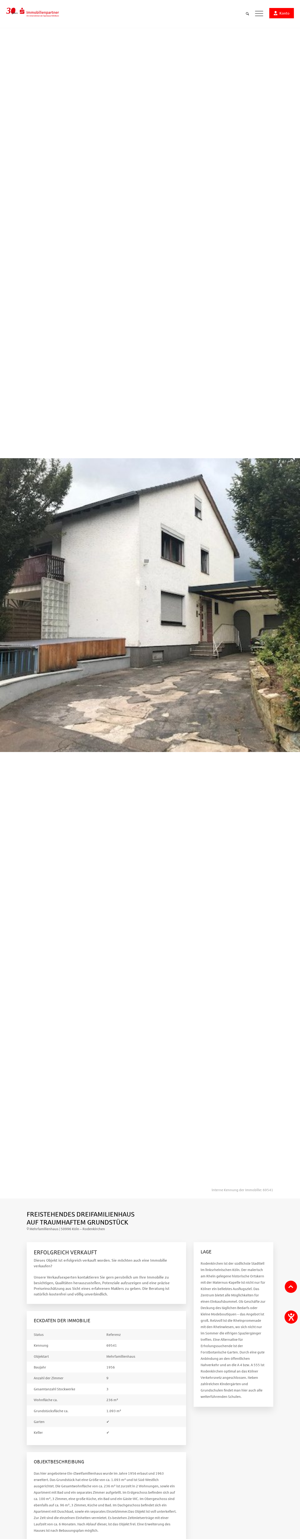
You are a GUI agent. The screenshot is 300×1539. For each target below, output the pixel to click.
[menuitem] (247, 14)
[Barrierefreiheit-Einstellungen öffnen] (291, 1317)
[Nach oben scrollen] (291, 1287)
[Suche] (247, 14)
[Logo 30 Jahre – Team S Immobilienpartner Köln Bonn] (32, 14)
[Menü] (259, 14)
